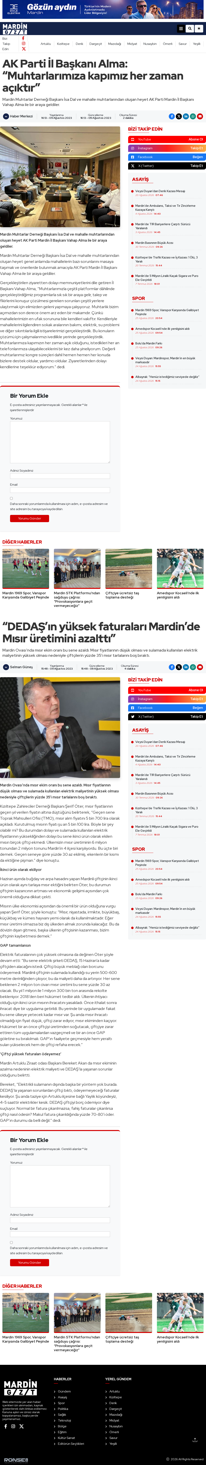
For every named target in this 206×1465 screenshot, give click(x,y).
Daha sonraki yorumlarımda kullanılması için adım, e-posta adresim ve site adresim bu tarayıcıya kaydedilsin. (59, 506)
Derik (79, 44)
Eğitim (62, 1432)
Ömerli (167, 44)
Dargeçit (96, 44)
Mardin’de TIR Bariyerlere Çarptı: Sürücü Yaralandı (162, 228)
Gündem (64, 1391)
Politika (63, 1409)
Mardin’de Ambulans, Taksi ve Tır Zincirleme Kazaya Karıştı (165, 209)
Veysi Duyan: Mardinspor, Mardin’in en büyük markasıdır (165, 362)
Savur (183, 44)
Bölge (62, 1426)
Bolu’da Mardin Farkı (148, 345)
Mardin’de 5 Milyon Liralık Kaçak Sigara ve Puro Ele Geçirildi (166, 280)
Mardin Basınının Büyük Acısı (154, 244)
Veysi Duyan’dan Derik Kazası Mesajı (160, 193)
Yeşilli (196, 44)
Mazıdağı (114, 44)
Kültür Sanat (66, 1438)
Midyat (132, 44)
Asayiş (62, 1397)
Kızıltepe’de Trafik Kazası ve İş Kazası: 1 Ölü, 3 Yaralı (166, 261)
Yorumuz (16, 418)
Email (14, 484)
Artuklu (46, 44)
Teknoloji (64, 1420)
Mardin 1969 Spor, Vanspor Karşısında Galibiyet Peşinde (167, 314)
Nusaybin (150, 44)
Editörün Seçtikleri (71, 1443)
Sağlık (62, 1414)
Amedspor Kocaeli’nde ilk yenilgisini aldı (162, 330)
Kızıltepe (63, 44)
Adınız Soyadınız (21, 470)
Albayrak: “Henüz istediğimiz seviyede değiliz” (167, 378)
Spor (61, 1403)
